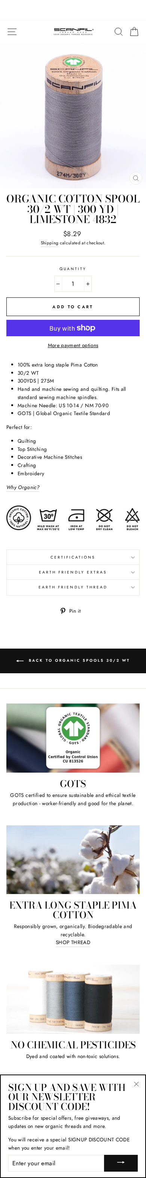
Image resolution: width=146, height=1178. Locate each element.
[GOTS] (73, 738)
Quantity (73, 269)
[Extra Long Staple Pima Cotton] (73, 859)
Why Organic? (22, 487)
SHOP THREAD (73, 942)
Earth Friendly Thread (73, 587)
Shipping (50, 243)
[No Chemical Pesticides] (73, 999)
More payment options (73, 345)
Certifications (73, 557)
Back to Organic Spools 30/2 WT (78, 661)
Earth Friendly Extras (73, 572)
